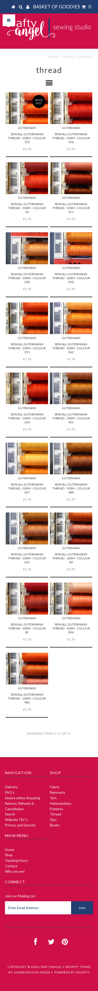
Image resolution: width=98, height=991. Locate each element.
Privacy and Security (20, 825)
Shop (9, 855)
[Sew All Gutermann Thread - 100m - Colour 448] (71, 458)
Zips (53, 820)
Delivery (11, 787)
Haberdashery (61, 803)
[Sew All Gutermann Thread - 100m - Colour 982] (27, 668)
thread (69, 57)
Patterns (56, 809)
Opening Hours (16, 860)
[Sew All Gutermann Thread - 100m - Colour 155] (27, 108)
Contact (11, 866)
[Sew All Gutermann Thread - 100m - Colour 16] (27, 178)
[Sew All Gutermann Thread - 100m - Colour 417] (27, 458)
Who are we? (15, 871)
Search (10, 814)
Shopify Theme (78, 967)
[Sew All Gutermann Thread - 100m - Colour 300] (27, 248)
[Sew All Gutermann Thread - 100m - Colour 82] (27, 598)
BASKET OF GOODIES (62, 6)
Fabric (54, 787)
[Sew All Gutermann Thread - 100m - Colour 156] (71, 108)
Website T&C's (16, 820)
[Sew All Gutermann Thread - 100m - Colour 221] (71, 178)
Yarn (53, 798)
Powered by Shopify (72, 972)
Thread (55, 814)
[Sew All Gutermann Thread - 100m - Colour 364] (27, 388)
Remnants (57, 792)
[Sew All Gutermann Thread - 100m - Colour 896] (71, 598)
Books (55, 825)
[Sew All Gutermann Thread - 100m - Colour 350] (71, 248)
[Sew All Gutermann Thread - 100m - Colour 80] (71, 528)
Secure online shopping (22, 798)
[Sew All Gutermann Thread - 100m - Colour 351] (27, 318)
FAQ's (9, 792)
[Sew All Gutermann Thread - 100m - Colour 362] (71, 318)
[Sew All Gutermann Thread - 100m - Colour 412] (71, 388)
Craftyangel (50, 967)
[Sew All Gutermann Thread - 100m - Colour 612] (27, 528)
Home (53, 57)
